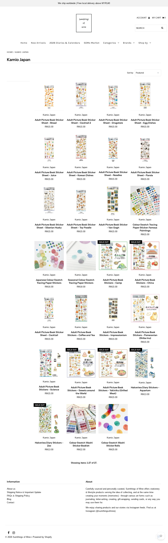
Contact (10, 502)
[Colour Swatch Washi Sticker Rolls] (113, 419)
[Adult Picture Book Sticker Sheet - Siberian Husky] (49, 200)
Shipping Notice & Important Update (24, 492)
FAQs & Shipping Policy (18, 495)
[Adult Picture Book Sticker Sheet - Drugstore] (113, 96)
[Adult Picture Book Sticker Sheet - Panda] (145, 148)
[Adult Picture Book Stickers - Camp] (113, 256)
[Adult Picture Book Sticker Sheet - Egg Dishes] (145, 96)
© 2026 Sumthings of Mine (18, 537)
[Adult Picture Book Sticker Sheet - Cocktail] (49, 308)
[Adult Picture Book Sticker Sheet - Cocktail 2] (81, 96)
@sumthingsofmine (105, 511)
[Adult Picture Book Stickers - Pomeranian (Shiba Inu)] (145, 308)
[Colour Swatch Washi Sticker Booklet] (81, 419)
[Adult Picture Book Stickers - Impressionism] (113, 308)
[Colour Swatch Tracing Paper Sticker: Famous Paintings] (145, 200)
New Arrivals (38, 42)
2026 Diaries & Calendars (65, 42)
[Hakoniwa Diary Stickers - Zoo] (49, 419)
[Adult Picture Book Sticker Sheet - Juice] (49, 148)
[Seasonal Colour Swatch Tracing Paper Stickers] (81, 256)
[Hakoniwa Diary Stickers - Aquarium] (145, 363)
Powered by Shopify (42, 537)
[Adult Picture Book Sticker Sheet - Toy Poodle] (81, 200)
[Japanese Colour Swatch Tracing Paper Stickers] (49, 256)
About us (11, 489)
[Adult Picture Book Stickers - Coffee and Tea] (81, 308)
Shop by (143, 42)
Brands (127, 42)
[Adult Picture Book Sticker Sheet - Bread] (49, 96)
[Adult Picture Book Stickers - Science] (49, 363)
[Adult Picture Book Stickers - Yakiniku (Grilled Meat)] (113, 363)
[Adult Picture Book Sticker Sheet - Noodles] (113, 148)
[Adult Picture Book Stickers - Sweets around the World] (81, 363)
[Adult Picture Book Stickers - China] (145, 256)
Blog (9, 499)
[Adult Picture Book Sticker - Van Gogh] (113, 200)
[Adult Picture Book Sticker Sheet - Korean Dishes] (81, 148)
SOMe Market (91, 42)
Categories (109, 42)
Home (24, 42)
